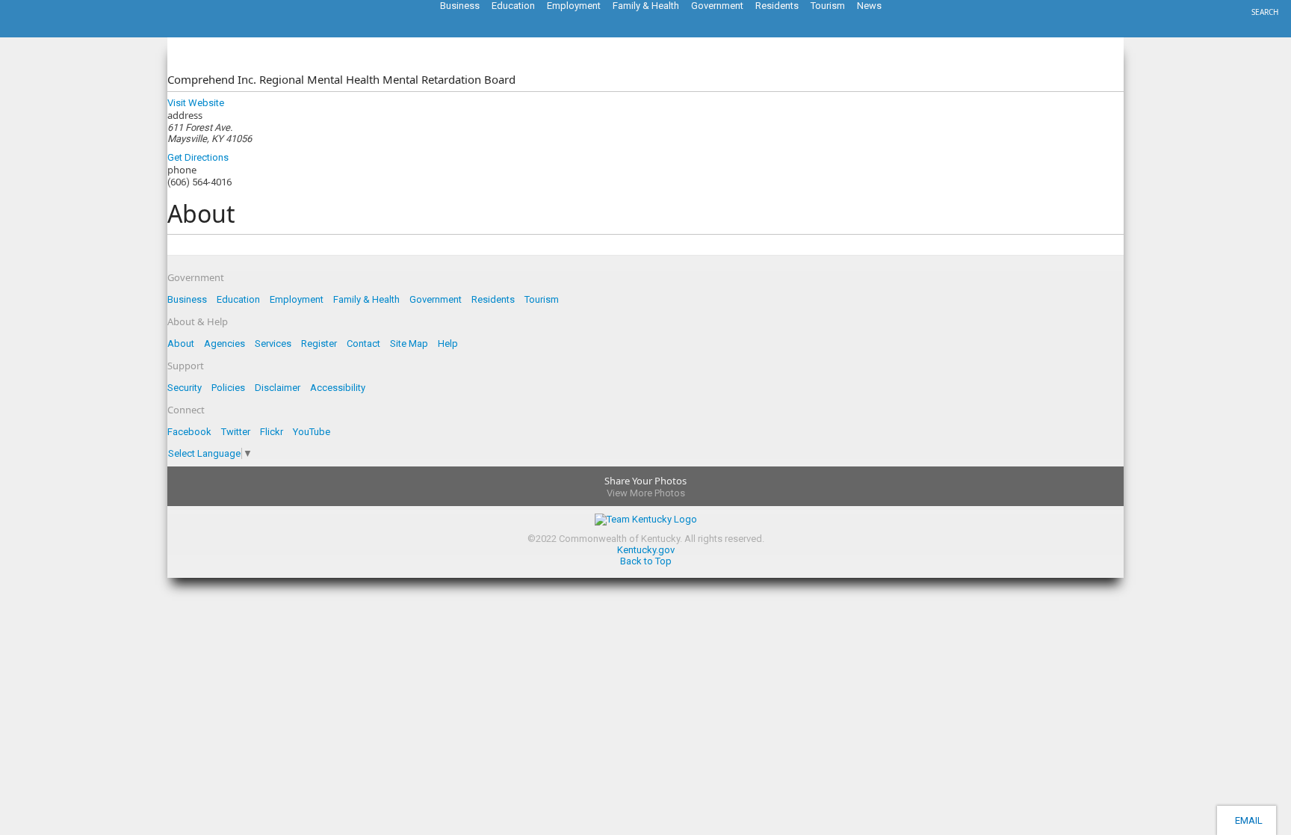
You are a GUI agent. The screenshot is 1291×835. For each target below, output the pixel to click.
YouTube (311, 431)
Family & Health (366, 299)
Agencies (224, 343)
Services (273, 343)
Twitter (235, 431)
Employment (296, 299)
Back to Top (646, 561)
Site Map (409, 343)
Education (238, 299)
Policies (228, 387)
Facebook (189, 431)
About (180, 343)
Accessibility (337, 387)
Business (187, 299)
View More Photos (646, 493)
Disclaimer (277, 387)
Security (184, 387)
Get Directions (198, 157)
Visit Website (195, 102)
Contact (363, 343)
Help (448, 343)
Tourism (541, 299)
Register (319, 343)
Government (435, 299)
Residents (493, 299)
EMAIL (1246, 820)
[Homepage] (70, 33)
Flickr (271, 431)
